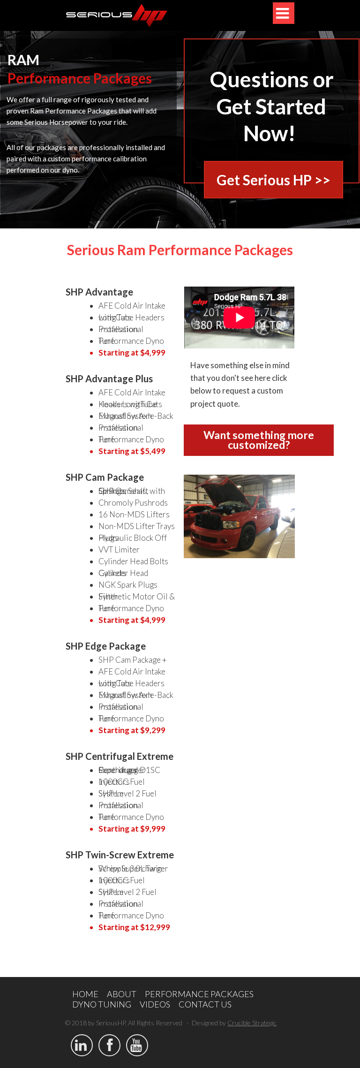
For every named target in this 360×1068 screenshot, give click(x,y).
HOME (85, 994)
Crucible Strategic (252, 1023)
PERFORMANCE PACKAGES (199, 994)
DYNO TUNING (101, 1004)
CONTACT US (205, 1004)
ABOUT (121, 994)
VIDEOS (155, 1004)
